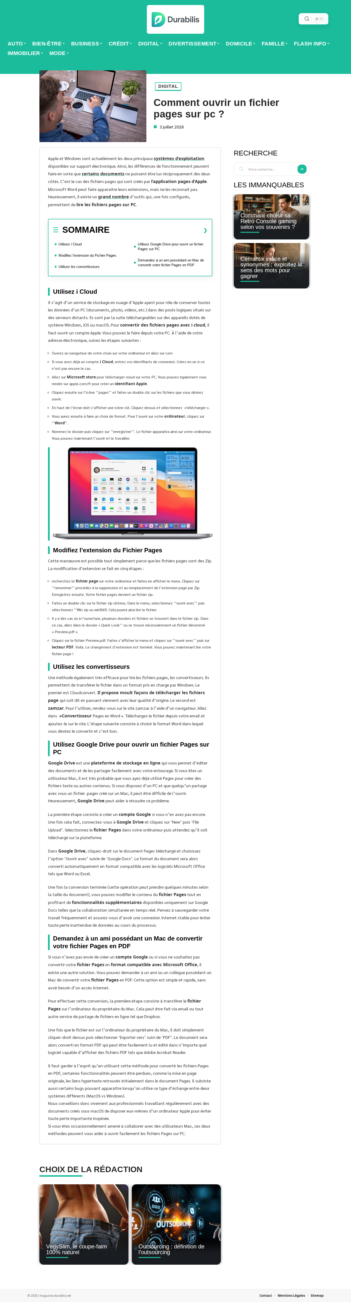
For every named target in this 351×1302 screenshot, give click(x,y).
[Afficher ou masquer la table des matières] (158, 230)
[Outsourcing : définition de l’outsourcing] (176, 1224)
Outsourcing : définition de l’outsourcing (171, 1249)
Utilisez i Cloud (70, 244)
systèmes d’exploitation (179, 158)
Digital (168, 86)
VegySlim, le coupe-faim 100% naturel (76, 1249)
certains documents (103, 174)
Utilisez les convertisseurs (79, 267)
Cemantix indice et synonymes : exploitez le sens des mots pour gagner (271, 267)
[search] (307, 18)
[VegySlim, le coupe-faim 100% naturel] (83, 1224)
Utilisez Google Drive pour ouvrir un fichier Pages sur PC (170, 246)
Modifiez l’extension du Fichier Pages (87, 255)
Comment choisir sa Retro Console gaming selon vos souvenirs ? (268, 221)
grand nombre (113, 196)
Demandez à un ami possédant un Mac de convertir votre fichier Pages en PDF (171, 262)
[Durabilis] (175, 19)
